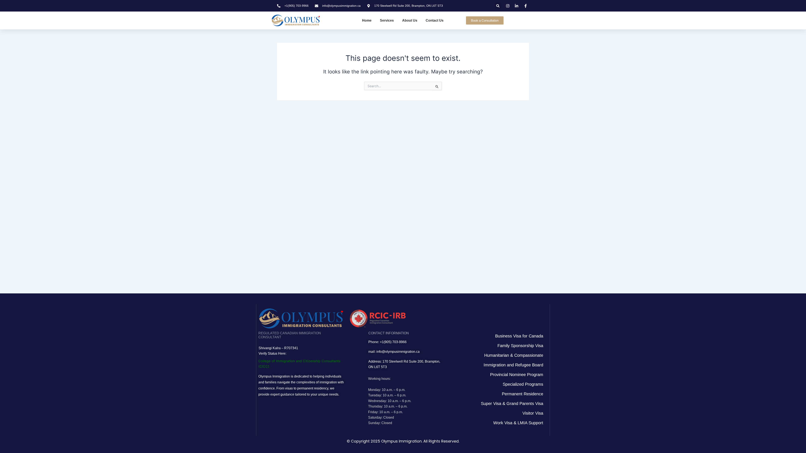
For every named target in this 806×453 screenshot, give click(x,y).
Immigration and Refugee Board (513, 365)
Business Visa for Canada (519, 336)
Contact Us (435, 20)
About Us (409, 20)
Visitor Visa (532, 413)
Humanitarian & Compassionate (513, 355)
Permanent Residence (522, 394)
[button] (498, 6)
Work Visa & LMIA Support (518, 422)
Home (367, 20)
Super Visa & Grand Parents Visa (512, 403)
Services (387, 20)
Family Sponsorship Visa (520, 345)
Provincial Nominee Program (516, 374)
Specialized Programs (523, 384)
